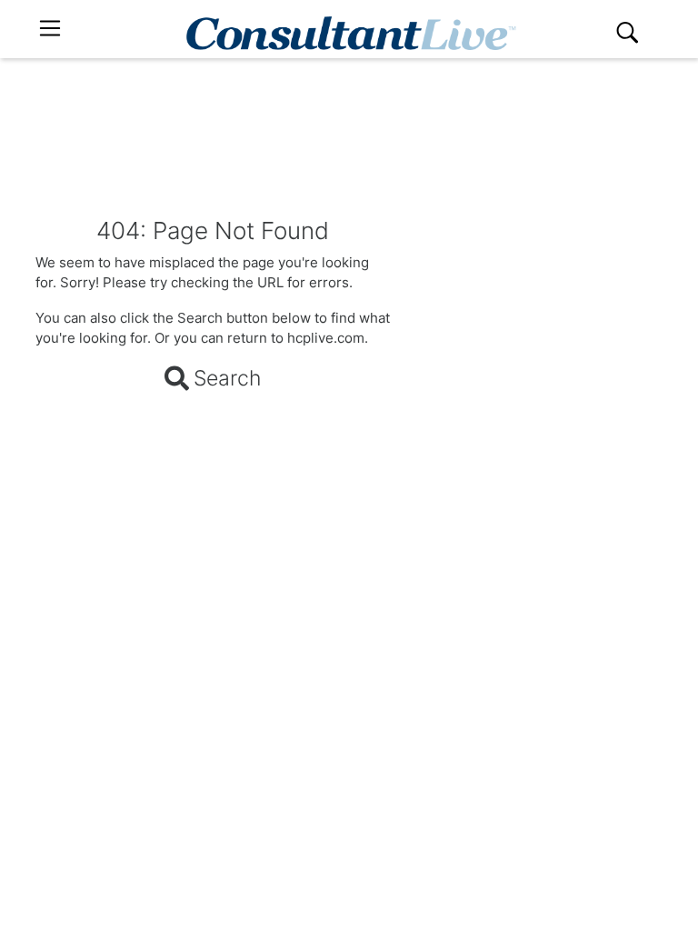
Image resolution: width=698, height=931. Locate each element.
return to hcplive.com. (297, 337)
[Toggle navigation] (50, 28)
